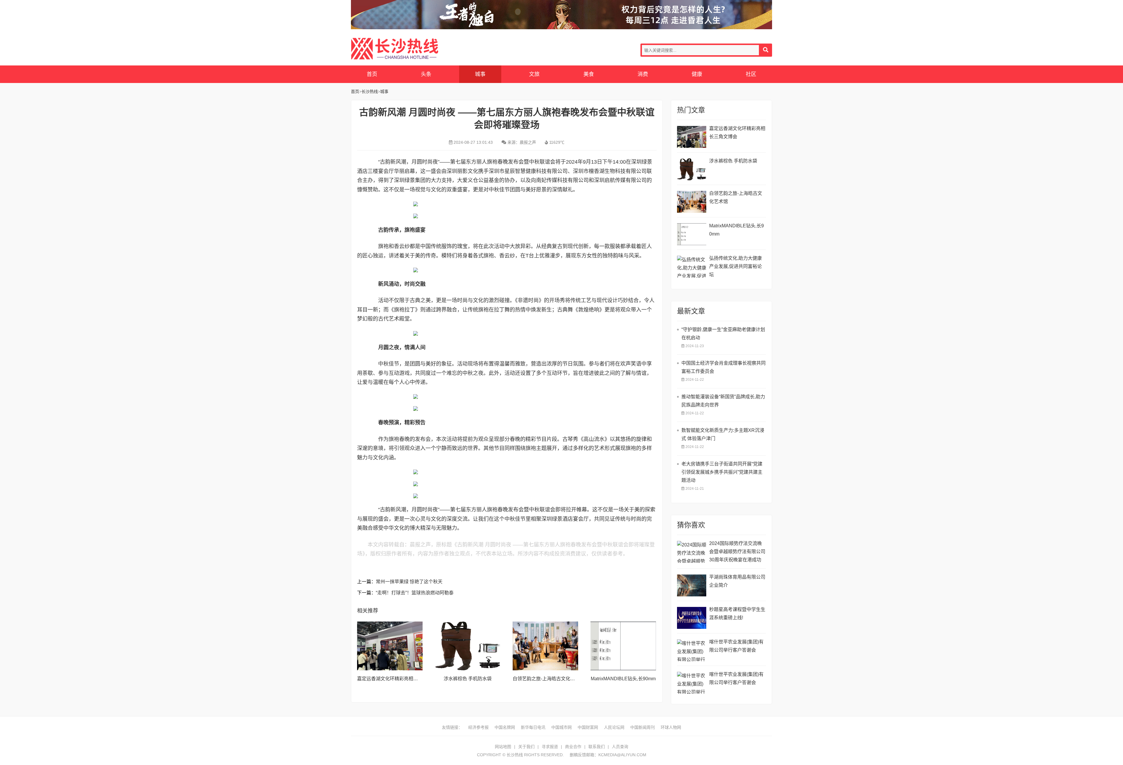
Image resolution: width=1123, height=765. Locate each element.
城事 (480, 74)
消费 (643, 74)
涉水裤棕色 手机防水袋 (468, 678)
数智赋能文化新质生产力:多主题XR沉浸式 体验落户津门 (722, 434)
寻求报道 (550, 746)
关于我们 (526, 746)
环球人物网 (671, 727)
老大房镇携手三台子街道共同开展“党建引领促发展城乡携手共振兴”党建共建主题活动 (721, 472)
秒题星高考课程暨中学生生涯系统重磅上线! (737, 613)
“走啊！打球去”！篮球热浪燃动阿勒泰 (415, 592)
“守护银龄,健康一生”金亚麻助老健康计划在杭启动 (723, 333)
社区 (751, 74)
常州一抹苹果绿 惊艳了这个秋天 (409, 581)
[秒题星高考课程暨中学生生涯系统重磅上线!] (691, 618)
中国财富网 (588, 727)
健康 (697, 74)
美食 (588, 74)
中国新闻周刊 (642, 727)
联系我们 (596, 746)
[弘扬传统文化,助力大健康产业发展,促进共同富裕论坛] (691, 267)
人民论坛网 (614, 727)
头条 (426, 74)
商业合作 (573, 746)
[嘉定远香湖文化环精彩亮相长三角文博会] (390, 646)
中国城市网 (561, 727)
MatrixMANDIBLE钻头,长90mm (623, 678)
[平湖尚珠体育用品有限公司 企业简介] (691, 585)
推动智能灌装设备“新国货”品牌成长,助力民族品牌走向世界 (723, 400)
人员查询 (620, 746)
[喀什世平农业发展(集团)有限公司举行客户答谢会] (691, 650)
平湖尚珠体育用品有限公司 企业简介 (737, 581)
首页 (372, 74)
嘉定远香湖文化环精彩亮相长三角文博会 (399, 678)
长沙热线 (395, 49)
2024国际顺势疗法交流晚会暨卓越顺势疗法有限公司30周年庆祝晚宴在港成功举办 (737, 552)
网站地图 (503, 746)
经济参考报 (478, 727)
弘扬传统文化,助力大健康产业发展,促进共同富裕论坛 (735, 266)
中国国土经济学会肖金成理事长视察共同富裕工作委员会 (723, 367)
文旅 (534, 74)
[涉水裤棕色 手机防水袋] (467, 646)
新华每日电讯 (533, 727)
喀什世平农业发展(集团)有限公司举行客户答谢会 (736, 645)
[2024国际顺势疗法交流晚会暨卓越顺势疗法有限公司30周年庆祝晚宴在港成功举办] (691, 552)
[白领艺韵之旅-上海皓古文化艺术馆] (545, 646)
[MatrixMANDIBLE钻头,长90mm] (623, 646)
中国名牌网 (505, 727)
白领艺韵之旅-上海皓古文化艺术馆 (548, 678)
